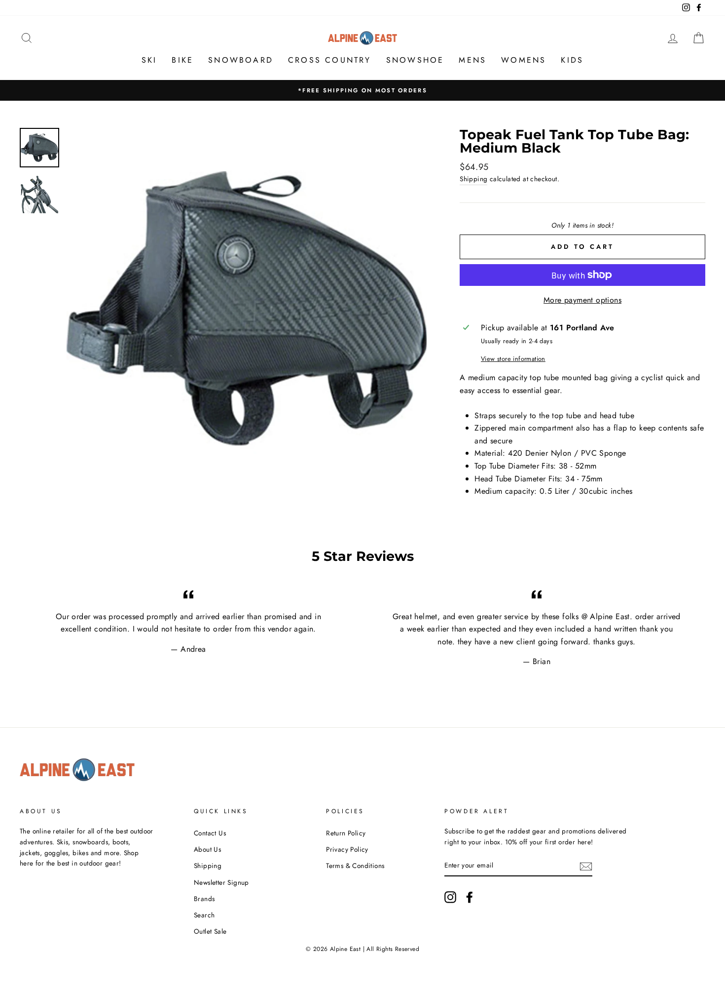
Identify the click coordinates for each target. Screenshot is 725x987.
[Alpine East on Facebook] (469, 897)
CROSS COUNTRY (329, 60)
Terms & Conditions (355, 865)
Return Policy (345, 833)
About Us (207, 849)
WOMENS (523, 60)
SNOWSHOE (415, 60)
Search (204, 915)
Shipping (473, 179)
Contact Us (210, 833)
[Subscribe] (586, 865)
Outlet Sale (210, 931)
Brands (204, 899)
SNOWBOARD (240, 60)
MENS (472, 60)
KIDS (572, 60)
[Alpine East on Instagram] (450, 897)
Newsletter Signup (221, 882)
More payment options (582, 300)
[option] (362, 90)
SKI (149, 60)
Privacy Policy (347, 849)
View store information (513, 358)
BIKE (182, 60)
